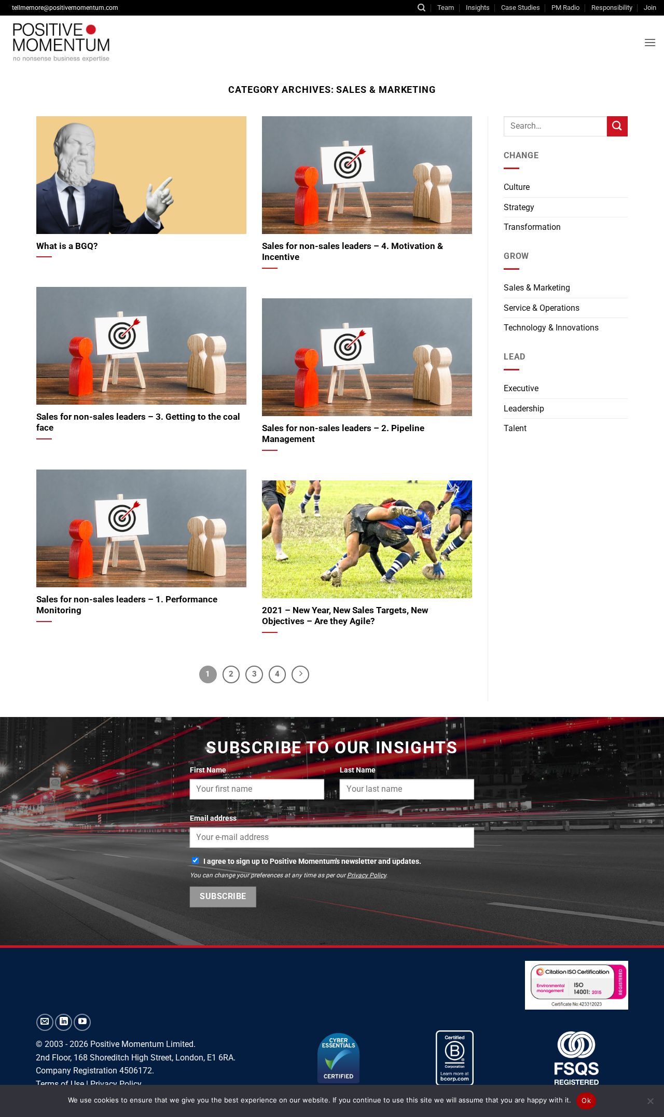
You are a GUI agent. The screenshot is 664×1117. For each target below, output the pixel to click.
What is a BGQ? (67, 246)
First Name (208, 770)
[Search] (421, 8)
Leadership (524, 408)
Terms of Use (60, 1084)
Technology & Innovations (551, 328)
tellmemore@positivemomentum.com (65, 7)
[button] (650, 42)
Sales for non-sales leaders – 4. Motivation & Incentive (352, 252)
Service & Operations (541, 308)
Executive (521, 388)
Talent (515, 428)
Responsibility (611, 7)
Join (650, 7)
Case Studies (520, 7)
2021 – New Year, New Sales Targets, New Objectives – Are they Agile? (345, 616)
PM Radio (565, 7)
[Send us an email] (44, 1022)
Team (445, 7)
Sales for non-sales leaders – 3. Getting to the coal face (138, 422)
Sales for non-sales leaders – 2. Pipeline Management (343, 434)
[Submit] (617, 126)
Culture (517, 187)
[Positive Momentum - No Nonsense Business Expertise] (168, 42)
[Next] (300, 674)
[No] (650, 1104)
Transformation (532, 227)
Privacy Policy (366, 875)
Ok (586, 1100)
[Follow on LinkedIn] (63, 1022)
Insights (478, 7)
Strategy (519, 207)
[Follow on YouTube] (82, 1022)
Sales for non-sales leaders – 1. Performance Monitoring (126, 605)
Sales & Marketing (537, 288)
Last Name (358, 770)
